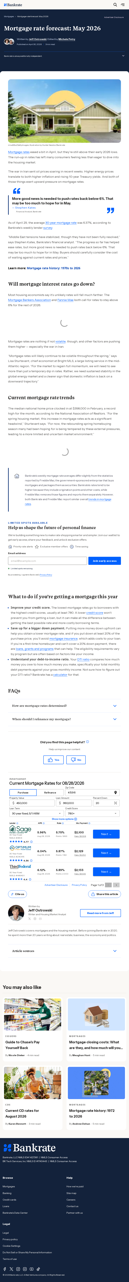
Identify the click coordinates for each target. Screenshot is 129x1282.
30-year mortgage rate (61, 223)
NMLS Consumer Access (54, 1157)
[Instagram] (18, 1269)
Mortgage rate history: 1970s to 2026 (53, 268)
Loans (6, 1206)
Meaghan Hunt (81, 1055)
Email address (17, 553)
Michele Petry (66, 39)
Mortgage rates (19, 152)
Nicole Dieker (17, 1055)
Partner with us (75, 1212)
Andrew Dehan (81, 1123)
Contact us (72, 1206)
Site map (71, 1193)
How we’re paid (75, 1186)
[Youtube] (32, 1269)
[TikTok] (38, 1269)
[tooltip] (87, 742)
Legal (6, 1232)
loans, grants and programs (35, 649)
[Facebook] (5, 1269)
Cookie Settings (11, 1245)
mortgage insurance (63, 638)
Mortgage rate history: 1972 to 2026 (92, 1113)
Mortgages (9, 16)
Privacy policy (10, 1239)
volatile (60, 341)
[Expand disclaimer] (123, 55)
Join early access (105, 560)
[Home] (15, 4)
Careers (71, 1199)
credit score (94, 613)
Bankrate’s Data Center (15, 1212)
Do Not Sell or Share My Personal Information (27, 1252)
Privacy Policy (46, 574)
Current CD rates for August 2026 (22, 1113)
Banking (7, 1193)
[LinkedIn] (25, 1269)
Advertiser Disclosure (114, 17)
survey (47, 228)
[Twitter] (11, 1269)
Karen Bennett (17, 1123)
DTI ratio (83, 659)
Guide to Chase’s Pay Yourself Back (22, 1045)
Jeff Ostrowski (38, 39)
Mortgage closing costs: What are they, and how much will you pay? (94, 1048)
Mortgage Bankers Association (29, 300)
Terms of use (10, 1259)
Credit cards (9, 1199)
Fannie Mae (65, 300)
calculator (60, 675)
